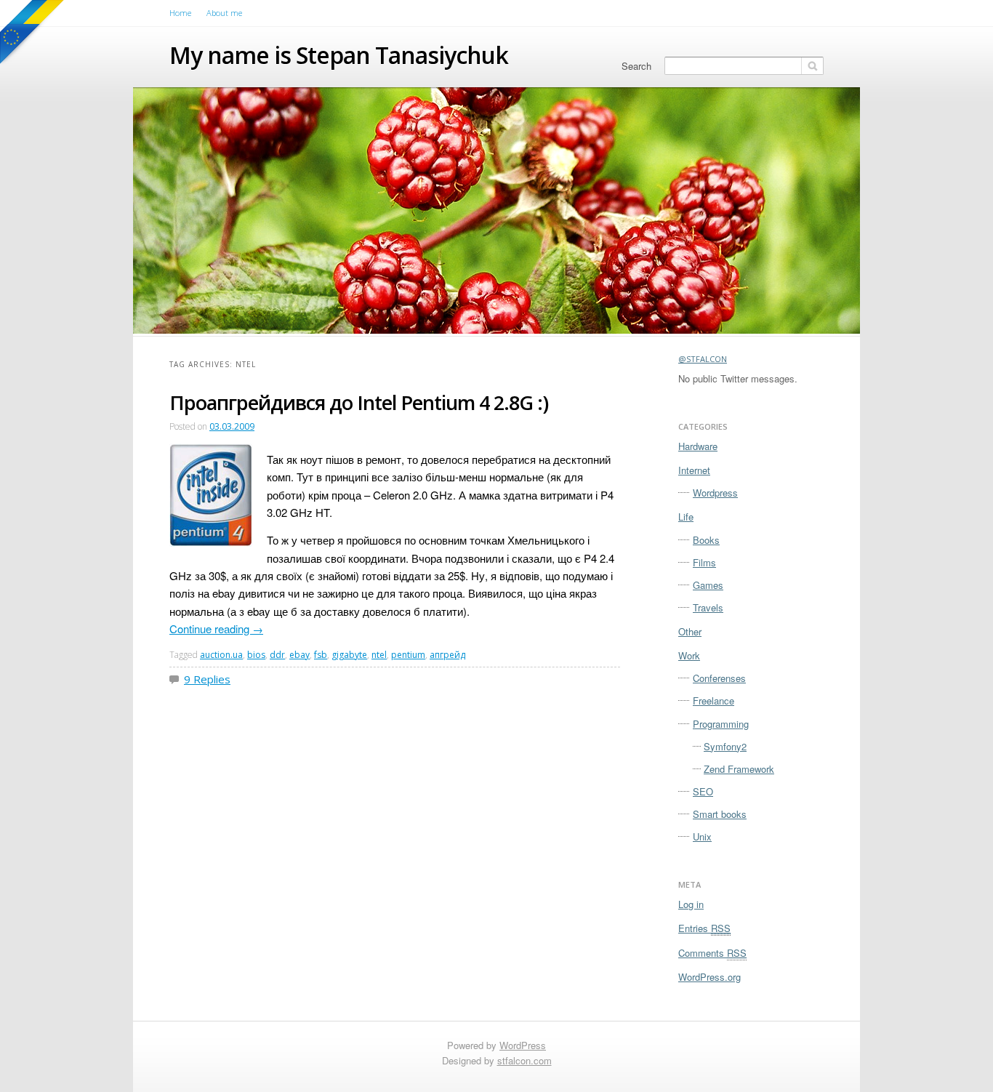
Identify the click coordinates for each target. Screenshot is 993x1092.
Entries (704, 928)
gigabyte (349, 655)
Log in (691, 904)
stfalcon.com (524, 1060)
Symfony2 (725, 746)
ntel (379, 655)
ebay (299, 655)
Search (636, 66)
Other (689, 631)
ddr (277, 655)
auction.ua (221, 655)
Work (689, 655)
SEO (703, 791)
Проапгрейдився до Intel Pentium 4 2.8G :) (358, 402)
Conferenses (719, 678)
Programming (721, 724)
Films (704, 562)
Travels (708, 607)
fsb (320, 655)
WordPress (522, 1045)
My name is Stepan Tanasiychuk (338, 55)
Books (706, 540)
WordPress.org (709, 977)
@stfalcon (702, 358)
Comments (712, 953)
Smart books (720, 814)
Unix (702, 836)
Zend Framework (739, 769)
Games (708, 585)
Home (180, 12)
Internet (694, 470)
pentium (408, 655)
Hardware (697, 446)
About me (224, 12)
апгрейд (447, 655)
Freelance (713, 700)
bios (256, 655)
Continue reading (216, 628)
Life (686, 516)
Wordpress (715, 492)
